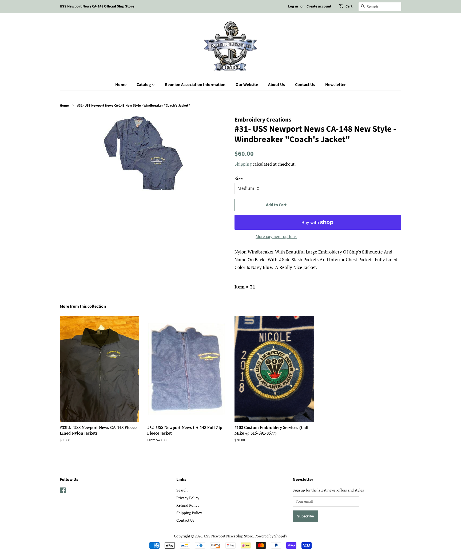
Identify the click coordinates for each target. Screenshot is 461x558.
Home (120, 85)
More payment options (276, 236)
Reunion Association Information (195, 85)
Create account (319, 6)
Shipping (243, 164)
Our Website (247, 85)
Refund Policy (187, 505)
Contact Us (305, 85)
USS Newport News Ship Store (228, 536)
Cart (348, 6)
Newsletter (335, 85)
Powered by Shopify (271, 536)
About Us (276, 85)
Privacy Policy (187, 497)
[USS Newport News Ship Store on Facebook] (63, 491)
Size (239, 178)
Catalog (144, 85)
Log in (293, 6)
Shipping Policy (189, 512)
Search (182, 490)
